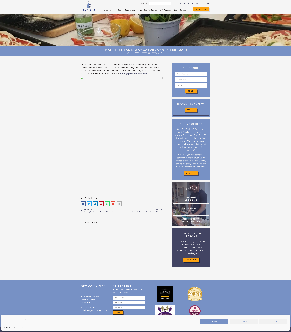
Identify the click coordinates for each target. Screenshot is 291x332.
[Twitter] (192, 3)
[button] (83, 203)
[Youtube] (196, 3)
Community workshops (191, 220)
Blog (175, 10)
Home (105, 10)
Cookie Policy (8, 328)
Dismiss (244, 321)
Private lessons (191, 188)
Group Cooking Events (147, 10)
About (112, 10)
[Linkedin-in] (188, 3)
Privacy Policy (19, 328)
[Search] (169, 3)
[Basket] (208, 4)
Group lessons (191, 198)
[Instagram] (184, 3)
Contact (183, 10)
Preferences (273, 321)
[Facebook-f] (180, 3)
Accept (214, 321)
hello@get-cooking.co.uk (133, 73)
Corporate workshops (191, 209)
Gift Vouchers (165, 10)
